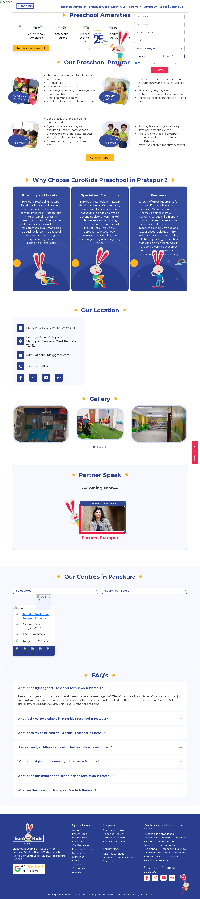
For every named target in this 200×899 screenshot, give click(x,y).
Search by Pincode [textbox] (117, 590)
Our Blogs (78, 856)
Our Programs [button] (129, 6)
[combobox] (55, 591)
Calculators (78, 864)
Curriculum (150, 6)
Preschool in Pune (167, 856)
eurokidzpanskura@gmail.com (48, 355)
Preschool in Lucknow (173, 848)
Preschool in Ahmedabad (159, 833)
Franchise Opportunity (103, 6)
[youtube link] (48, 378)
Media (76, 860)
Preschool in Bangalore (157, 837)
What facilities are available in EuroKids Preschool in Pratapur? (63, 718)
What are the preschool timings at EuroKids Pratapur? (57, 790)
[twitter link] (61, 378)
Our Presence (80, 845)
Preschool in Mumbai (157, 852)
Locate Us (176, 6)
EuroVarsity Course (114, 841)
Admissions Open (30, 48)
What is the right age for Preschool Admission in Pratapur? (60, 688)
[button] (94, 447)
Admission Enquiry (113, 829)
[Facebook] (147, 878)
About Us (77, 829)
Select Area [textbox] (23, 590)
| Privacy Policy (130, 894)
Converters (78, 868)
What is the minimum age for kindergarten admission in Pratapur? (66, 776)
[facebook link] (23, 378)
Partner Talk (79, 837)
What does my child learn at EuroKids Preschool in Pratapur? (62, 733)
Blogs (163, 6)
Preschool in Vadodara (157, 860)
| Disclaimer (147, 894)
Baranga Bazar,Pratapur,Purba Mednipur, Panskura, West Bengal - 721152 (51, 341)
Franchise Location (83, 849)
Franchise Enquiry (113, 833)
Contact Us (78, 852)
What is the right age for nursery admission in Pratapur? (58, 761)
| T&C (118, 894)
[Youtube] (163, 878)
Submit (159, 69)
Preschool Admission (73, 6)
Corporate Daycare (114, 837)
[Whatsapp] (172, 878)
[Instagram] (155, 878)
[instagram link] (35, 378)
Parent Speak (80, 833)
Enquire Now (194, 452)
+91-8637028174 (37, 366)
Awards (76, 872)
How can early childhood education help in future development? (65, 747)
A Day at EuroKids (113, 853)
